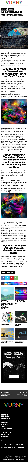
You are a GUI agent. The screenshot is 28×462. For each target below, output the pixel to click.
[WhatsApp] (16, 278)
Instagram (8, 447)
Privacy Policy (17, 459)
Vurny (4, 18)
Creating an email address (7, 341)
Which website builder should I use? (20, 302)
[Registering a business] (21, 317)
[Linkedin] (14, 447)
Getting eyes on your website (21, 395)
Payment (11, 9)
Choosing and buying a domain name (6, 395)
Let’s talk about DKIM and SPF (20, 341)
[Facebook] (3, 278)
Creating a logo (6, 324)
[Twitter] (7, 278)
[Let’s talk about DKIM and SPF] (21, 334)
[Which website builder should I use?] (21, 293)
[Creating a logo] (7, 317)
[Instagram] (2, 447)
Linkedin (20, 447)
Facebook (8, 444)
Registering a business (19, 324)
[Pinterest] (12, 278)
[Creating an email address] (7, 334)
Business (4, 9)
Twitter (19, 444)
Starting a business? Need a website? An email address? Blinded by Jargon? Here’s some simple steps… (7, 304)
